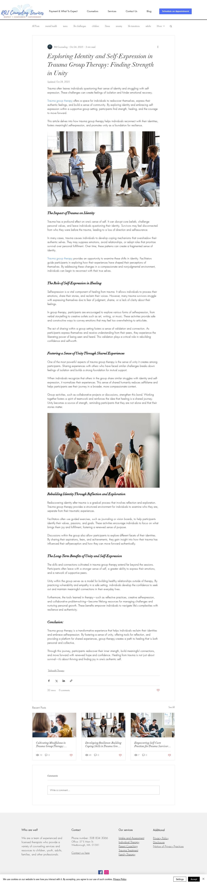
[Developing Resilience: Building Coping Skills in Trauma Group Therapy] (103, 725)
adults (148, 26)
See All (172, 707)
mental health (51, 26)
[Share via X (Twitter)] (56, 680)
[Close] (203, 879)
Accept (194, 879)
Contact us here (81, 853)
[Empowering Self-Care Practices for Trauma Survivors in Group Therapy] (153, 725)
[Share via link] (71, 680)
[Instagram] (106, 872)
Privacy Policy (119, 879)
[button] (170, 26)
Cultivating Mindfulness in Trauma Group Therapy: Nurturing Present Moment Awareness (51, 744)
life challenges (79, 26)
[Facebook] (100, 872)
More (159, 26)
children (95, 26)
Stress (107, 26)
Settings (180, 879)
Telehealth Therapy (56, 670)
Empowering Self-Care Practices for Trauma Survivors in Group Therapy (151, 744)
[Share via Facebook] (48, 680)
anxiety (119, 26)
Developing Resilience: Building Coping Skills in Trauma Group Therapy (103, 744)
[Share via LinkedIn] (63, 680)
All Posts (35, 26)
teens (65, 26)
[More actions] (158, 47)
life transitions (134, 26)
